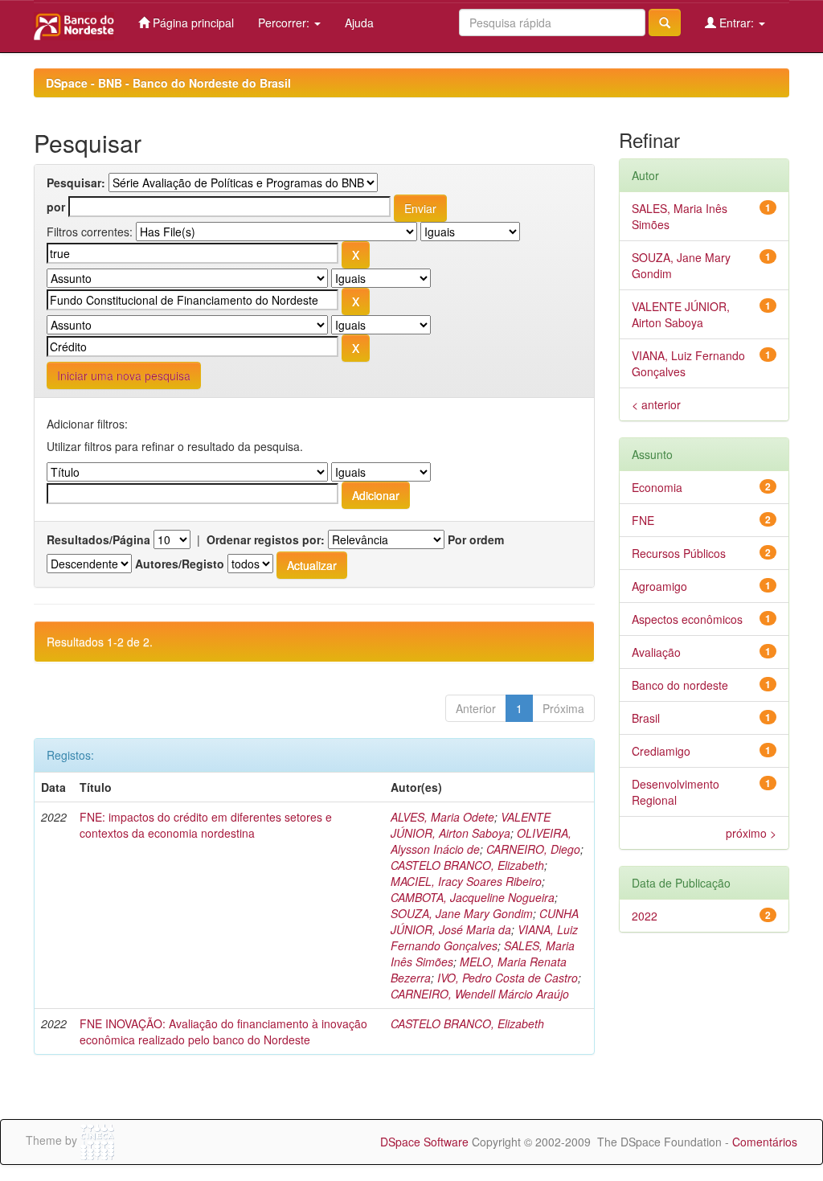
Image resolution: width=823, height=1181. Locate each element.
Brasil (646, 718)
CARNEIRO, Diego (533, 849)
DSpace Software (424, 1142)
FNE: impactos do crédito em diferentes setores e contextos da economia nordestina (206, 825)
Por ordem (476, 539)
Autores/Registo (179, 564)
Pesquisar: (76, 182)
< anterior (656, 404)
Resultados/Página (98, 539)
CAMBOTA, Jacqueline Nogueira (473, 897)
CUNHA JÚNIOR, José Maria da (485, 921)
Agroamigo (659, 586)
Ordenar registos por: (266, 539)
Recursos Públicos (679, 553)
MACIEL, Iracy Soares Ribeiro (466, 881)
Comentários (764, 1142)
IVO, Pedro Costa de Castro (507, 978)
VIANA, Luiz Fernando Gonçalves (484, 937)
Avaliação (656, 652)
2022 (644, 916)
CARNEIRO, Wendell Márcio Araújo (480, 994)
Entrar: (736, 22)
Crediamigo (661, 751)
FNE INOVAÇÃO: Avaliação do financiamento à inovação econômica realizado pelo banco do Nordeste (223, 1031)
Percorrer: (285, 22)
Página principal (191, 22)
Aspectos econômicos (687, 619)
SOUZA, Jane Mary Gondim (462, 913)
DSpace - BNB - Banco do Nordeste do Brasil (168, 83)
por (56, 207)
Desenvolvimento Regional (675, 792)
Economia (657, 487)
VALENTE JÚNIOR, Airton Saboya (471, 825)
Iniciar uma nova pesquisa (123, 375)
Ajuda (359, 22)
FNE (643, 520)
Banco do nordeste (680, 685)
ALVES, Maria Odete (442, 817)
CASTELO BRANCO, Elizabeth (467, 865)
